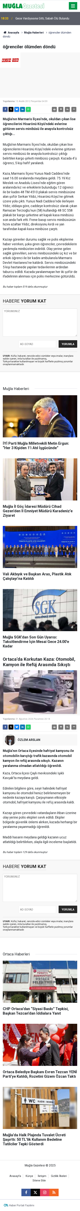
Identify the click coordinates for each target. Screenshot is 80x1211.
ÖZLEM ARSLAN (29, 740)
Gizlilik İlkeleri (59, 1176)
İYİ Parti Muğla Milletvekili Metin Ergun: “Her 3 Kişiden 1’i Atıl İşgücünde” (45, 18)
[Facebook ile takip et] (26, 1192)
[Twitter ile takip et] (35, 1192)
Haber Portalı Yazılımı (21, 1205)
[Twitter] (11, 109)
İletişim (42, 1176)
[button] (60, 109)
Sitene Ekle (39, 1180)
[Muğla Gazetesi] (23, 5)
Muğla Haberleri (34, 32)
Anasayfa (13, 32)
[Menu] (73, 6)
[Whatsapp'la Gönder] (28, 109)
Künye (29, 1176)
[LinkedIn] (22, 109)
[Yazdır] (54, 109)
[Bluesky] (16, 109)
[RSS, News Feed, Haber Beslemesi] (54, 1192)
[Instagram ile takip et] (44, 1192)
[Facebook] (5, 109)
